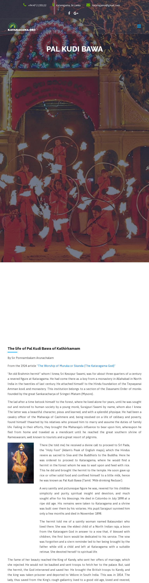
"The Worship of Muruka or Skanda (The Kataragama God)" (76, 365)
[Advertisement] (74, 291)
